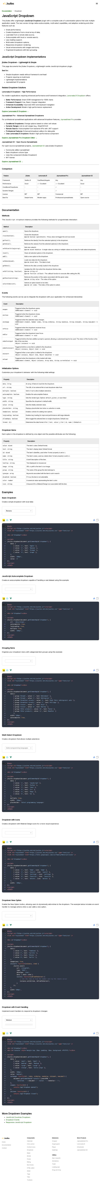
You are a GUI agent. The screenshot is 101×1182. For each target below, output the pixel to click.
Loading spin (56, 1167)
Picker (29, 1159)
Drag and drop (56, 1170)
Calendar (30, 1141)
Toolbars (29, 1180)
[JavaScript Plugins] (8, 3)
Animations (55, 1161)
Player (54, 1147)
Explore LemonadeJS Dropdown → (15, 111)
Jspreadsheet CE (38, 146)
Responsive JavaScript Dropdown (19, 1122)
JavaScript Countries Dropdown (18, 1117)
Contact (4, 1148)
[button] (6, 526)
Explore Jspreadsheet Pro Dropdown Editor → (19, 138)
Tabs (28, 1177)
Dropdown (30, 1150)
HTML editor (31, 1168)
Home (4, 1142)
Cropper (54, 1141)
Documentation (7, 11)
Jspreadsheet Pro (67, 119)
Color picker (31, 1144)
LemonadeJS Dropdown (76, 96)
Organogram (56, 1144)
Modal (29, 1156)
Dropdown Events (12, 1120)
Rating (29, 1162)
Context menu (31, 1147)
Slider (28, 1171)
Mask (28, 1153)
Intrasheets (80, 1147)
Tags (28, 1174)
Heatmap (55, 1150)
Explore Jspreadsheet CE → (12, 162)
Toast (54, 1164)
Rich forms (30, 1165)
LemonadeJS (81, 1144)
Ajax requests (56, 1158)
